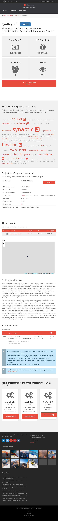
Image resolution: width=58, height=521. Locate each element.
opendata (29, 513)
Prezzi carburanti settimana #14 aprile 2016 (13, 491)
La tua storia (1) (52, 1)
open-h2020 (13, 10)
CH (29, 233)
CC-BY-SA (45, 273)
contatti (29, 517)
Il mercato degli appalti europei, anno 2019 (13, 500)
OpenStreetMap (35, 273)
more (50, 182)
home (5, 10)
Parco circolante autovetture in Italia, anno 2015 (14, 493)
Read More (10, 416)
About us (22, 10)
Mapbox (52, 273)
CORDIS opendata (12, 371)
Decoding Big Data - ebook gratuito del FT (12, 484)
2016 (22, 204)
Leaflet (25, 273)
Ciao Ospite (43, 1)
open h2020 (17, 15)
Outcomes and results (30, 83)
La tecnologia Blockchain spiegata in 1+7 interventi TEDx (12, 481)
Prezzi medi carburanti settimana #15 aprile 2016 (14, 498)
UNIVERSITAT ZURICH (16, 234)
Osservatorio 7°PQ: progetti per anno (12, 495)
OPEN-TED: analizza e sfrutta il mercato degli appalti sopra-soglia (13, 477)
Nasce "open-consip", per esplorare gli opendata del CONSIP (14, 487)
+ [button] (3, 243)
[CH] (28, 186)
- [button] (3, 246)
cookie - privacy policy (29, 515)
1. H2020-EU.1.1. (25, 195)
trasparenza (10, 15)
